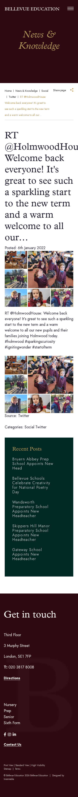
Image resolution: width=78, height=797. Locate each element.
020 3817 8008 (21, 667)
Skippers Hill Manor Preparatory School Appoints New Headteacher (31, 532)
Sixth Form (12, 723)
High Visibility (38, 765)
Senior (9, 717)
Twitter (40, 427)
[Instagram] (9, 734)
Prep (7, 711)
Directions (12, 678)
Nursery (10, 705)
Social (29, 427)
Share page (59, 90)
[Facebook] (5, 734)
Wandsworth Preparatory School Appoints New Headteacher (30, 509)
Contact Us (12, 744)
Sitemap (7, 769)
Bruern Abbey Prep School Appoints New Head (32, 463)
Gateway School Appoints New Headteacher (27, 554)
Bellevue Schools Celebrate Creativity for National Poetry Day (31, 485)
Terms (17, 769)
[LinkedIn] (14, 734)
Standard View (22, 765)
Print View (8, 765)
